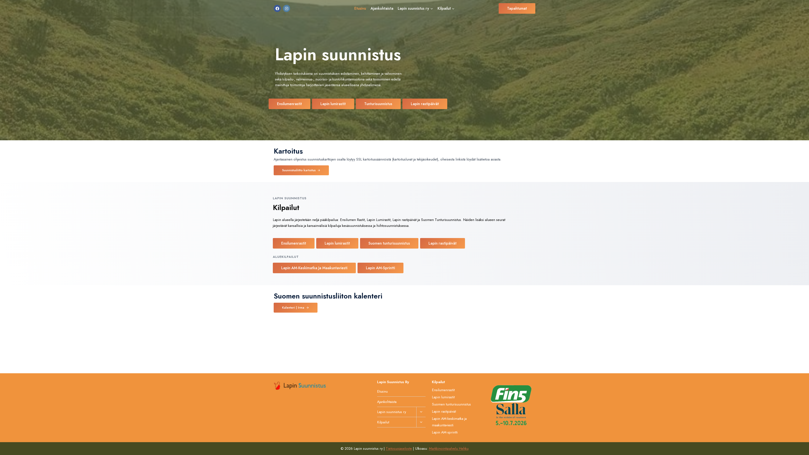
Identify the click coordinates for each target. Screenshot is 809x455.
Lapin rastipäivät (444, 411)
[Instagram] (286, 8)
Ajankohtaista (382, 8)
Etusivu (360, 8)
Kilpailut (383, 422)
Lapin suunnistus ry (391, 411)
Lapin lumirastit (443, 397)
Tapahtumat (517, 8)
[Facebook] (277, 8)
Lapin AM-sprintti (445, 432)
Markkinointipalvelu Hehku (449, 448)
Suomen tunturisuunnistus (451, 404)
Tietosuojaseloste (399, 448)
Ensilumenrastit (443, 389)
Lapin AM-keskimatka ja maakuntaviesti (449, 422)
